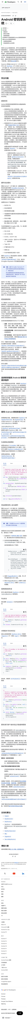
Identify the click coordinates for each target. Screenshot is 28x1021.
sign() (17, 636)
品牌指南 (14, 1009)
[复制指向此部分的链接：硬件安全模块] (12, 183)
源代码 (3, 889)
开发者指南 (4, 962)
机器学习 (3, 905)
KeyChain (9, 66)
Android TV (4, 932)
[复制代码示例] (26, 466)
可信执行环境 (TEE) (13, 125)
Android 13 (4, 948)
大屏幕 (3, 922)
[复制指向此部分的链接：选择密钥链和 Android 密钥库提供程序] (10, 380)
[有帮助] (13, 16)
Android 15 (4, 943)
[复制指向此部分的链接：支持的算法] (12, 813)
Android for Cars (5, 929)
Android (3, 881)
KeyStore (22, 418)
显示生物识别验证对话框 (15, 806)
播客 (2, 896)
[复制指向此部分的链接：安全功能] (10, 78)
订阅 (20, 1013)
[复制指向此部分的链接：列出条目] (8, 599)
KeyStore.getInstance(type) (11, 428)
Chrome (3, 996)
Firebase (3, 999)
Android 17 (4, 938)
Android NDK (4, 970)
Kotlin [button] (4, 463)
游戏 (2, 903)
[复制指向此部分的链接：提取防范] (8, 101)
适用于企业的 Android (6, 884)
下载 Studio (4, 967)
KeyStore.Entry (16, 634)
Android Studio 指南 (6, 960)
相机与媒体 (4, 910)
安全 (2, 886)
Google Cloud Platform (7, 1001)
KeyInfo (12, 148)
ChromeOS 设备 (5, 927)
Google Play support (6, 981)
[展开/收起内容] (8, 28)
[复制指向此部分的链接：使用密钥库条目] (13, 589)
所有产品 (3, 1004)
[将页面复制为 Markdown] (11, 23)
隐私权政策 (4, 913)
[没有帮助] (15, 16)
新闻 (2, 891)
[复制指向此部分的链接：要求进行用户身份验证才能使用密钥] (2, 727)
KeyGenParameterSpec (8, 458)
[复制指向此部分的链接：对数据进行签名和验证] (16, 631)
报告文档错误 (4, 979)
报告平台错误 (4, 976)
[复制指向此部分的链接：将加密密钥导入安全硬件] (19, 505)
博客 (2, 894)
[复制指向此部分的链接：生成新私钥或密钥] (15, 442)
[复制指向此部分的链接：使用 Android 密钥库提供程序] (2, 414)
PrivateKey (12, 445)
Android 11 (3, 953)
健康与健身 (4, 908)
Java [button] (11, 463)
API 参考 (3, 965)
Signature (5, 636)
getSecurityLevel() (18, 157)
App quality (6, 7)
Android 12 (4, 951)
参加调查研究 (4, 984)
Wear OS (3, 924)
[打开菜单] (2, 2)
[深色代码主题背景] (24, 466)
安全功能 (13, 61)
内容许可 (16, 862)
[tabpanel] (14, 483)
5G (2, 915)
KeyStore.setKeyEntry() (15, 449)
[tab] (4, 463)
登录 (25, 2)
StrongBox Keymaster (18, 188)
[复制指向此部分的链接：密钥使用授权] (12, 299)
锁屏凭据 (13, 783)
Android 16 (4, 941)
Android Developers (5, 12)
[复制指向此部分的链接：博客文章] (10, 846)
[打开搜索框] (18, 2)
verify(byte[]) (15, 678)
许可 (9, 1009)
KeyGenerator (19, 419)
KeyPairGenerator (7, 419)
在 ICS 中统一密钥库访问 (17, 849)
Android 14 (4, 946)
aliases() (10, 602)
